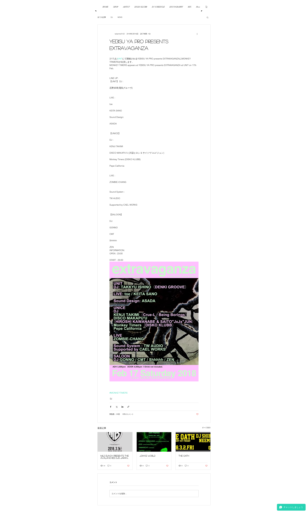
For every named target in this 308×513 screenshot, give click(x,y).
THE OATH (184, 456)
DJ (112, 17)
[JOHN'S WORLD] (154, 442)
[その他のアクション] (197, 33)
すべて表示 (206, 428)
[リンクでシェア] (128, 407)
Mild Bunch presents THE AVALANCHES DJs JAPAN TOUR (114, 457)
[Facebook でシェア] (110, 407)
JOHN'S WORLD (147, 456)
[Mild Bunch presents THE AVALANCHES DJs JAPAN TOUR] (115, 442)
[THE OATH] (193, 442)
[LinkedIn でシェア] (122, 407)
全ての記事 (101, 17)
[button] (158, 6)
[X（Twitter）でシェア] (116, 407)
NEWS (120, 17)
